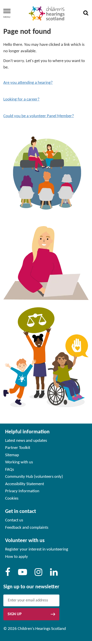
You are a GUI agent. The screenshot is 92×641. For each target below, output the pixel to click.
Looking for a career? (21, 99)
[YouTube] (22, 574)
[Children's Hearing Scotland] (47, 13)
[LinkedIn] (53, 574)
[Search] (85, 13)
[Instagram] (38, 574)
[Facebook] (7, 574)
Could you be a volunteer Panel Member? (38, 116)
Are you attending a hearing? (28, 83)
